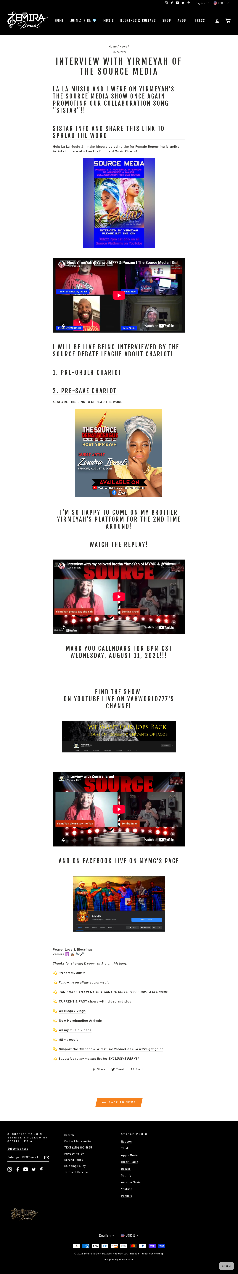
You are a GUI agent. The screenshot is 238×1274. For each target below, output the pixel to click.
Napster (126, 1141)
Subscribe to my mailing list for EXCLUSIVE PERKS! (99, 1058)
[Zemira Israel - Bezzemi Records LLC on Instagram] (9, 1169)
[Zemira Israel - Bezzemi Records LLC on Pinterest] (41, 1169)
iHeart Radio (129, 1161)
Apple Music (129, 1155)
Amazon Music (131, 1182)
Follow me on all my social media (84, 982)
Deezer (126, 1168)
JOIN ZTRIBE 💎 (83, 20)
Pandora (126, 1195)
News (123, 46)
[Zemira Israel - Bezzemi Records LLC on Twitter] (33, 1169)
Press (200, 20)
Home (59, 20)
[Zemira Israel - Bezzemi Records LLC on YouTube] (25, 1169)
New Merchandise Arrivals (80, 1020)
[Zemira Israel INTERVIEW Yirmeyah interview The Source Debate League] (118, 495)
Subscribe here (17, 1148)
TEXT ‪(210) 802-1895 (78, 1147)
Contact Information (78, 1141)
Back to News (121, 1102)
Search (69, 1135)
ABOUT (183, 20)
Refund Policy (73, 1159)
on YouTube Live (119, 703)
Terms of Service (76, 1172)
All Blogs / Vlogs (72, 1011)
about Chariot (148, 354)
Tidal (124, 1148)
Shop (167, 20)
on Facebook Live (126, 861)
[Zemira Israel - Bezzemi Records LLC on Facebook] (17, 1169)
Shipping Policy (75, 1165)
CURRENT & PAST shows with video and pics (95, 1001)
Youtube (126, 1189)
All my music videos (75, 1030)
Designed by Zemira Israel (119, 1259)
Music (108, 20)
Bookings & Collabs (138, 20)
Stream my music (72, 973)
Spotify (126, 1175)
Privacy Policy (74, 1153)
